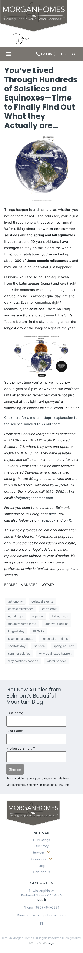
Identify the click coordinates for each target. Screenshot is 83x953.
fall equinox (60, 616)
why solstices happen (23, 661)
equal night (16, 616)
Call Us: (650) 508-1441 (59, 54)
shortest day (17, 646)
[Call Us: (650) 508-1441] (38, 54)
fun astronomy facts (22, 623)
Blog (42, 866)
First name (14, 713)
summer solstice (19, 653)
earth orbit (49, 609)
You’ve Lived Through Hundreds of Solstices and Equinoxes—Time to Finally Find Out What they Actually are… (40, 98)
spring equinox (63, 646)
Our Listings (41, 840)
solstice (39, 646)
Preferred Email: (20, 748)
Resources (38, 859)
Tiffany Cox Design (41, 943)
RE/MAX (38, 631)
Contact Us (41, 872)
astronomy (15, 601)
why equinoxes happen (55, 653)
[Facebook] (41, 923)
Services (38, 852)
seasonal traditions (55, 638)
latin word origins (56, 623)
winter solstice (57, 661)
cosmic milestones (20, 609)
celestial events (42, 601)
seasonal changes (20, 638)
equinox (37, 616)
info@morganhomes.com (33, 498)
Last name (14, 731)
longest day (16, 631)
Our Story (41, 846)
